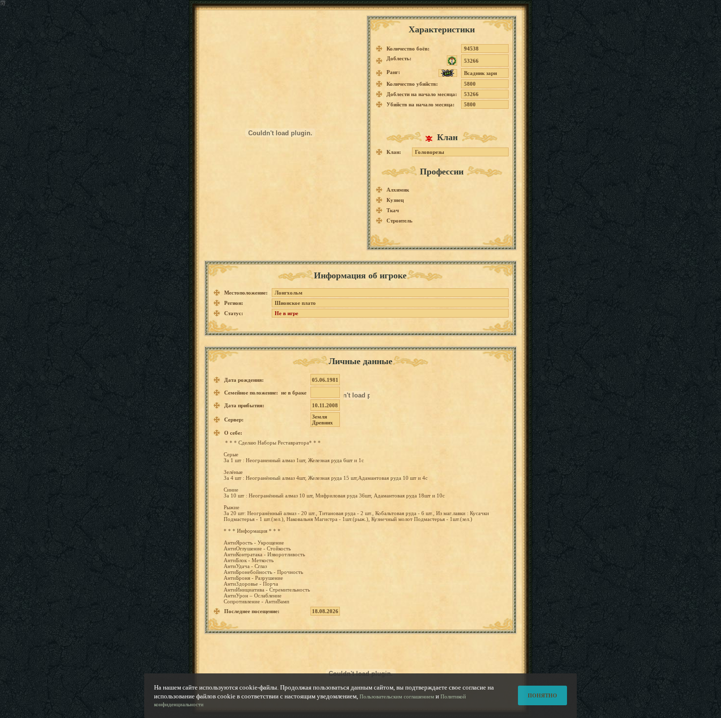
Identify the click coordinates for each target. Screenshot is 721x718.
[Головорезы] (431, 138)
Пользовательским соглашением (397, 696)
